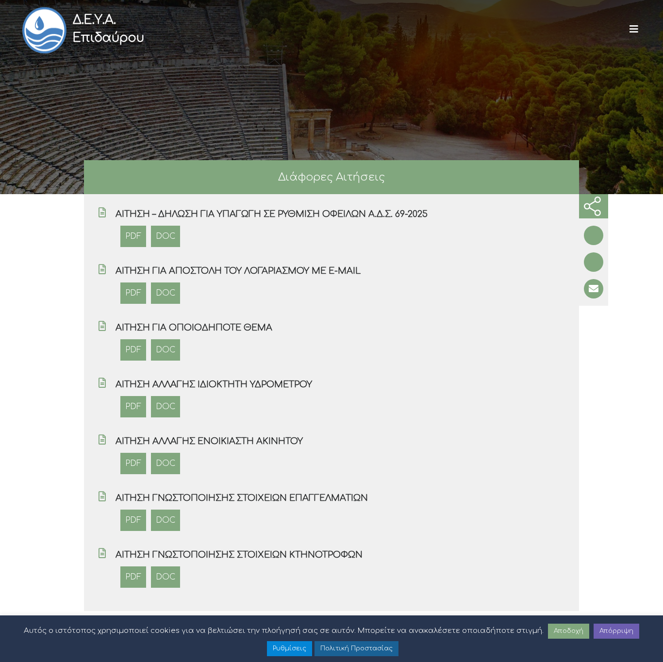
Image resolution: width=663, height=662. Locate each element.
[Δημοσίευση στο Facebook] (593, 235)
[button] (634, 29)
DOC (165, 236)
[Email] (593, 288)
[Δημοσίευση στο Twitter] (593, 262)
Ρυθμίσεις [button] (289, 648)
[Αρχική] (43, 29)
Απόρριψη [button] (616, 631)
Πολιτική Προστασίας (356, 648)
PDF (133, 236)
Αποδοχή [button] (568, 631)
